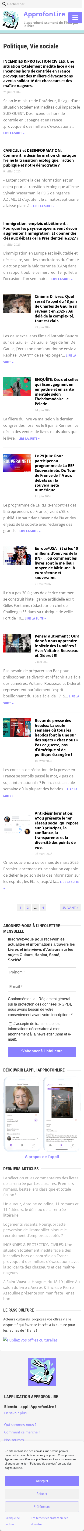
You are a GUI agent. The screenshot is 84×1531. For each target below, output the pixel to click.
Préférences (42, 1507)
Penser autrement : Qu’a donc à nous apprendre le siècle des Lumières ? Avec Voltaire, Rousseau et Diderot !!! (57, 646)
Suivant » (70, 907)
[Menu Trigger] (75, 17)
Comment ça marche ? (22, 1432)
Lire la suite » (13, 133)
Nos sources (14, 1439)
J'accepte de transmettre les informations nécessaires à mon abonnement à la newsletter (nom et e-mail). (39, 1031)
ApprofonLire (44, 14)
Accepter (42, 1481)
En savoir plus (15, 1413)
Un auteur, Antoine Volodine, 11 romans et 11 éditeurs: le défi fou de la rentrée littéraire (41, 1209)
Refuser (42, 1494)
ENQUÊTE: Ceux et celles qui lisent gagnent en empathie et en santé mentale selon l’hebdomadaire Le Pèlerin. (56, 391)
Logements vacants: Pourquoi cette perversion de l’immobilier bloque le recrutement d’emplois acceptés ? (35, 1230)
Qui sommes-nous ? (20, 1424)
